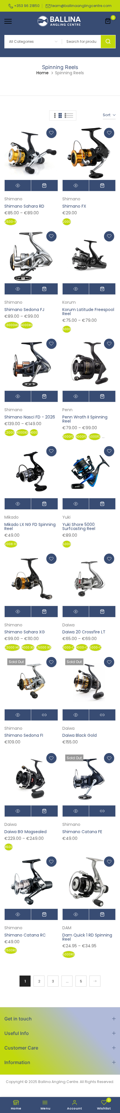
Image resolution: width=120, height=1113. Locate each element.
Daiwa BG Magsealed (25, 832)
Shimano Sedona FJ (24, 309)
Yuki (66, 517)
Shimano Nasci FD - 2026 (29, 417)
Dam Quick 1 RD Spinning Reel (87, 937)
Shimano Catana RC (25, 935)
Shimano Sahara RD (24, 206)
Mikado (11, 517)
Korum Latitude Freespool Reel (88, 312)
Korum (69, 302)
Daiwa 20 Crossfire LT (83, 632)
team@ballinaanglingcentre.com (81, 5)
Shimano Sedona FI (23, 735)
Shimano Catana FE (82, 832)
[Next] (94, 981)
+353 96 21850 (26, 5)
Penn (67, 410)
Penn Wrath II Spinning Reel (84, 419)
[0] (108, 21)
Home (42, 73)
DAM (66, 928)
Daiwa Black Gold (79, 735)
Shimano (13, 199)
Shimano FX (74, 206)
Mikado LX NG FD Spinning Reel (30, 526)
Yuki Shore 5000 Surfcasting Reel (78, 526)
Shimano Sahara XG (24, 632)
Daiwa (68, 625)
